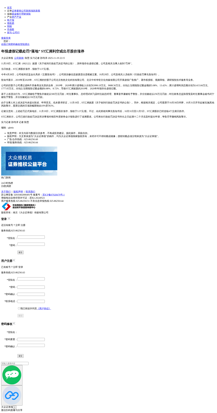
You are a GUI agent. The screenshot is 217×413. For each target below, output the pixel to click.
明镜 (9, 26)
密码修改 (15, 44)
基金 (14, 14)
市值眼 (10, 29)
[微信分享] (11, 375)
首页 (9, 7)
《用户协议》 (44, 308)
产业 (19, 17)
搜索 (3, 38)
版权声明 (18, 191)
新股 (37, 10)
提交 (20, 315)
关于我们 (6, 191)
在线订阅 (6, 44)
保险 (28, 14)
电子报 (10, 20)
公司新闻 (26, 10)
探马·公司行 (13, 32)
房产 (14, 17)
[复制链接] (11, 395)
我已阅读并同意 (35, 308)
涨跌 (33, 10)
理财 (23, 14)
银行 (19, 14)
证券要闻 (16, 10)
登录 (8, 38)
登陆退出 (25, 44)
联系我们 (30, 191)
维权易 (10, 23)
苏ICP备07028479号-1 (54, 194)
